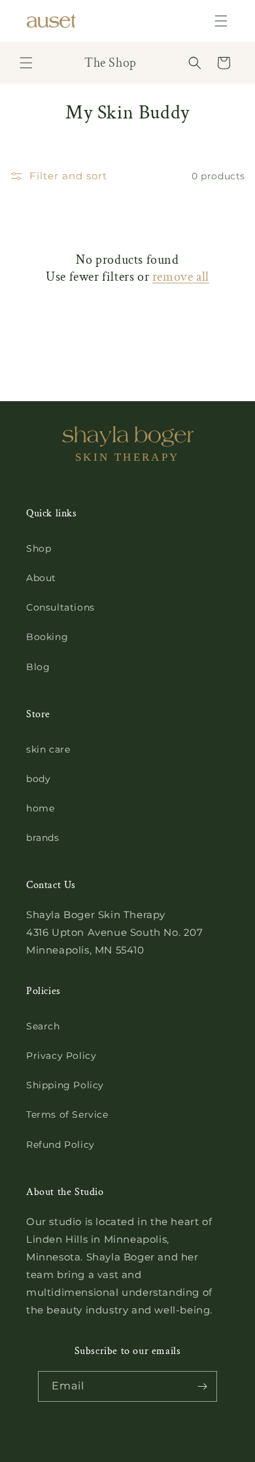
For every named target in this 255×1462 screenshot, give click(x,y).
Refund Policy (60, 1144)
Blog (38, 667)
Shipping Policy (65, 1085)
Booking (47, 637)
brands (43, 838)
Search (43, 1026)
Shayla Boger (103, 1450)
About (41, 578)
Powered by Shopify (171, 1450)
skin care (48, 749)
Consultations (60, 607)
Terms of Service (67, 1114)
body (38, 779)
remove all (180, 276)
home (40, 808)
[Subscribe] (202, 1386)
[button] (221, 21)
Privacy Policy (61, 1055)
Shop (38, 548)
